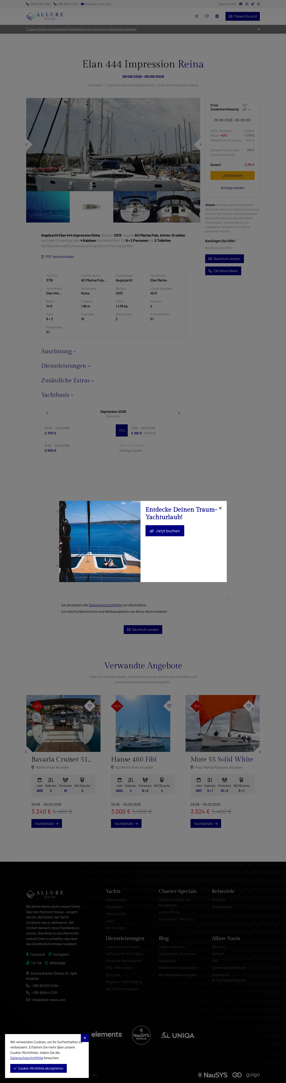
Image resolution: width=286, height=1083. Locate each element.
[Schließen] (220, 508)
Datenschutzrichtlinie (26, 1058)
